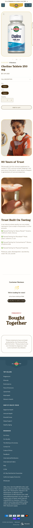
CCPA (5, 469)
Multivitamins (7, 384)
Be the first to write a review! (16, 301)
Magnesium (6, 376)
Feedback (6, 454)
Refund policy (18, 522)
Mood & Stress (7, 417)
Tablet (5, 93)
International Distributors (10, 458)
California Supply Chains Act (11, 477)
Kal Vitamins (10, 522)
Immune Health (8, 413)
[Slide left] (13, 59)
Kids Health (6, 395)
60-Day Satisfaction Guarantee (12, 473)
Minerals (5, 380)
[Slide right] (20, 59)
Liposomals (6, 391)
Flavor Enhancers (8, 388)
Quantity (3, 96)
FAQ (4, 465)
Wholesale (6, 480)
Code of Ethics (7, 450)
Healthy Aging (7, 425)
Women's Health (8, 399)
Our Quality (6, 439)
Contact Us (6, 446)
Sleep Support (7, 421)
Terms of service (17, 524)
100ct (5, 86)
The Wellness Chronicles (10, 443)
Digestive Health (8, 409)
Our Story (6, 435)
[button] (3, 5)
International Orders (9, 462)
